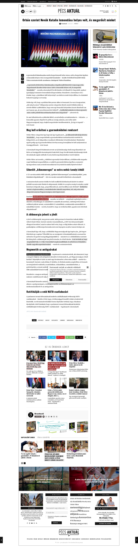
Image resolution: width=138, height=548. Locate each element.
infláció (47, 320)
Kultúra (95, 42)
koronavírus (85, 517)
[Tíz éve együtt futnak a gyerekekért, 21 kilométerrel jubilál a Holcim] (95, 88)
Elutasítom (69, 279)
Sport (66, 6)
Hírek (28, 360)
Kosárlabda (77, 501)
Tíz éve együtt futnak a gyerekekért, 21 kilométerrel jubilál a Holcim (30, 456)
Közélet (49, 6)
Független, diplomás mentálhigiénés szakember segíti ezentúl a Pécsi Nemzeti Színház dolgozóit (54, 457)
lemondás (62, 320)
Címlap (48, 70)
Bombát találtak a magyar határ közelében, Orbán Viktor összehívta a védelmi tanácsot (78, 392)
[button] (87, 267)
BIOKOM (86, 511)
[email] (110, 6)
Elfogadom (55, 279)
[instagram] (105, 6)
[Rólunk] (32, 499)
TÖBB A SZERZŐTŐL (43, 437)
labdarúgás (74, 517)
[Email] (43, 416)
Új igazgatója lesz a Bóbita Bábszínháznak (106, 55)
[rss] (112, 6)
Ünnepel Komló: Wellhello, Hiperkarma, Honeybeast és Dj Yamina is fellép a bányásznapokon (107, 71)
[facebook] (103, 6)
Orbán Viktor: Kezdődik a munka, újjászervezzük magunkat (76, 365)
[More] (85, 337)
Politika (60, 6)
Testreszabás (82, 279)
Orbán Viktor (79, 320)
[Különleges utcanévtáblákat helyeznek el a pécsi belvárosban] (105, 36)
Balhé (54, 6)
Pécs (80, 510)
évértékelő (40, 320)
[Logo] (69, 532)
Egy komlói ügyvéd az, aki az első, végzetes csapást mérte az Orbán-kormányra (57, 366)
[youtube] (108, 6)
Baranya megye (76, 524)
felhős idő (73, 498)
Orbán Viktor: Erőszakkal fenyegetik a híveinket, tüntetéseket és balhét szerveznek (34, 393)
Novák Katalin (70, 320)
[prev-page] (22, 463)
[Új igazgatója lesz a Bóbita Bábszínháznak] (95, 56)
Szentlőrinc (83, 514)
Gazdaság (81, 6)
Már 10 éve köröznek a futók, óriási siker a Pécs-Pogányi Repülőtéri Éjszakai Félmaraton (107, 109)
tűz (71, 501)
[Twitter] (22, 78)
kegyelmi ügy (55, 320)
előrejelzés (73, 511)
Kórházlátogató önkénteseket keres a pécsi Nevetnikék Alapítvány (76, 456)
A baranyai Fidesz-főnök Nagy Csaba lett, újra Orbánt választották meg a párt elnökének (35, 366)
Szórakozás (72, 6)
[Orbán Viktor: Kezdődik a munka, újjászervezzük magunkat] (78, 356)
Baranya (77, 521)
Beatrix (107, 12)
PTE (71, 521)
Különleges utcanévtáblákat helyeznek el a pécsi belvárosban (104, 46)
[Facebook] (22, 75)
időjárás (74, 514)
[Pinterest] (22, 82)
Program (101, 77)
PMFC (85, 524)
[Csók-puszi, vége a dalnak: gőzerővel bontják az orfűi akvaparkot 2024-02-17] (1, 540)
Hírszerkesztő (39, 413)
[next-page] (25, 463)
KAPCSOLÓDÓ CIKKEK (28, 437)
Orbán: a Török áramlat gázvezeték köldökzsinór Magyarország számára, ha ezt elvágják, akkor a (57, 393)
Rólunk (31, 508)
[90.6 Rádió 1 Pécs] (106, 506)
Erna (104, 12)
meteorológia (77, 507)
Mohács (79, 498)
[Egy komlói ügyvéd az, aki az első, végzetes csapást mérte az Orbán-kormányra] (57, 356)
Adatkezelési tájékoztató (75, 274)
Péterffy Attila (86, 501)
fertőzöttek (86, 498)
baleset (87, 508)
